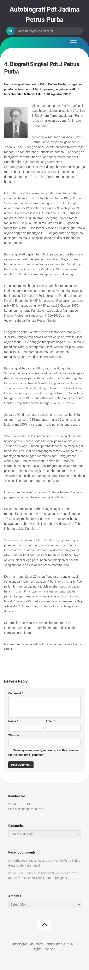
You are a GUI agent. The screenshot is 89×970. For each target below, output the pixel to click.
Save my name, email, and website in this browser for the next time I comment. (43, 753)
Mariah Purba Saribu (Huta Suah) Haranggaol (37, 878)
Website (13, 735)
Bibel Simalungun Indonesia (26, 809)
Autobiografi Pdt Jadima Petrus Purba (45, 14)
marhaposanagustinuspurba (30, 860)
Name (13, 721)
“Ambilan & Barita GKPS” (28, 94)
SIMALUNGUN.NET (20, 804)
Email (50, 721)
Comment (15, 693)
